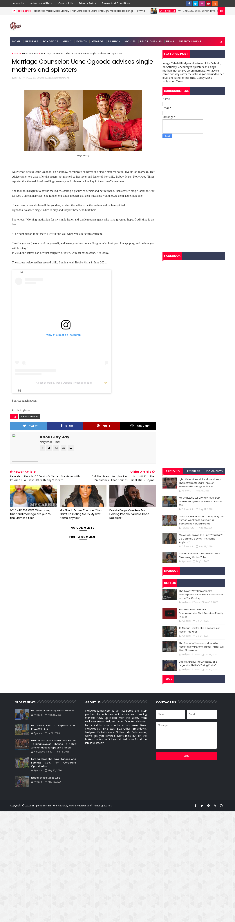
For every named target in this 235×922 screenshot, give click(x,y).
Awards (97, 41)
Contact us (65, 3)
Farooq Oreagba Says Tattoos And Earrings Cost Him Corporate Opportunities (53, 762)
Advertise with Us (41, 3)
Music (67, 41)
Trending (173, 471)
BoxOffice (50, 41)
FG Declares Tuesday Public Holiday (52, 710)
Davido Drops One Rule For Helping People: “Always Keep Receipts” (129, 514)
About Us (18, 3)
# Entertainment (29, 416)
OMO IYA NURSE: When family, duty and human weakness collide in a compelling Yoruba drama (202, 520)
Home (16, 41)
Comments (214, 471)
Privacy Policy (87, 3)
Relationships (151, 41)
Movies (130, 41)
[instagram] (202, 3)
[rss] (215, 3)
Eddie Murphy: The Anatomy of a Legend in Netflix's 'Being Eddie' (198, 663)
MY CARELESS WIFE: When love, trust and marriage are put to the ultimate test (30, 514)
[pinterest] (208, 3)
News (170, 41)
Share (69, 426)
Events (81, 41)
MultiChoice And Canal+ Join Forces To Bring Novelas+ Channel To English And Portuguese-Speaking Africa (53, 744)
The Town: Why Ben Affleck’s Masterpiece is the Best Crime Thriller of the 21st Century (201, 594)
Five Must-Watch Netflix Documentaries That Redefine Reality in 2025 (201, 613)
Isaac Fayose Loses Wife (45, 777)
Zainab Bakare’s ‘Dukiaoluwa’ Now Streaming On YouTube (199, 555)
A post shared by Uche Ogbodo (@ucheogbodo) (64, 382)
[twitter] (195, 3)
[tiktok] (221, 3)
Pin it (106, 426)
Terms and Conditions (116, 3)
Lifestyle (31, 41)
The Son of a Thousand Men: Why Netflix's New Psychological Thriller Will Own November (201, 646)
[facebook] (189, 3)
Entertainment (152, 11)
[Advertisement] (193, 167)
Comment (143, 426)
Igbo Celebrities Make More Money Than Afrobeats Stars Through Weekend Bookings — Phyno (70, 11)
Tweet (33, 426)
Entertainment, (61, 77)
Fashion (114, 41)
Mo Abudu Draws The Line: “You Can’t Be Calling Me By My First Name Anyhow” (81, 514)
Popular (193, 471)
